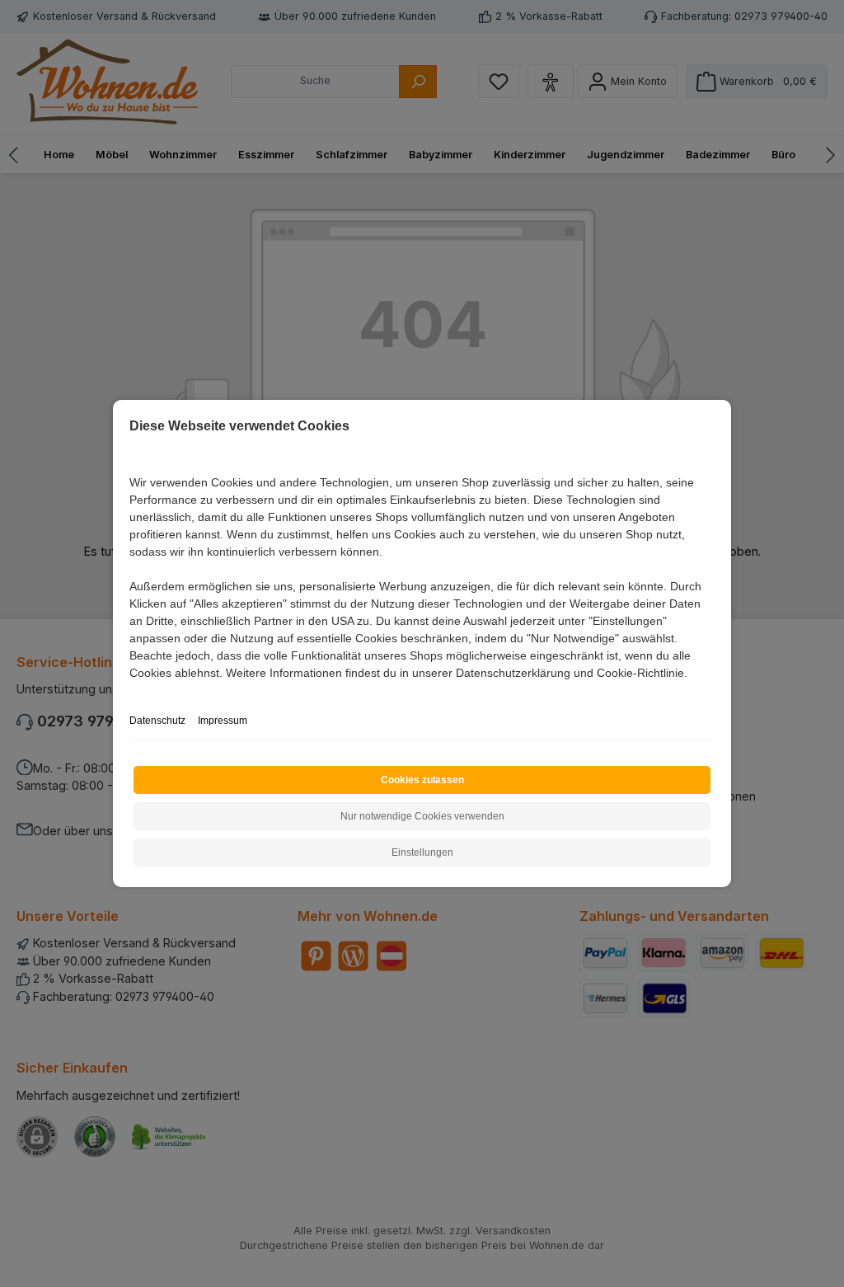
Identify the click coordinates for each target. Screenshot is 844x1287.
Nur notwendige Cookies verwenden (422, 816)
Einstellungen (422, 852)
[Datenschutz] (130, 691)
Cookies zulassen (422, 780)
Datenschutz (157, 720)
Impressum (222, 720)
